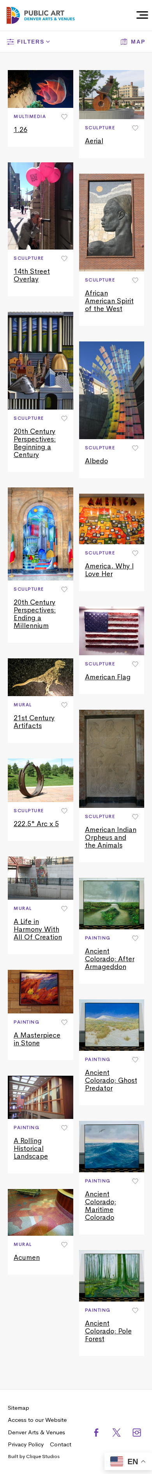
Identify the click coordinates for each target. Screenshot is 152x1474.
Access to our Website (37, 1419)
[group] (40, 108)
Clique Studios (43, 1456)
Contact (60, 1444)
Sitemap (18, 1407)
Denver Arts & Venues (36, 1432)
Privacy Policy (26, 1444)
